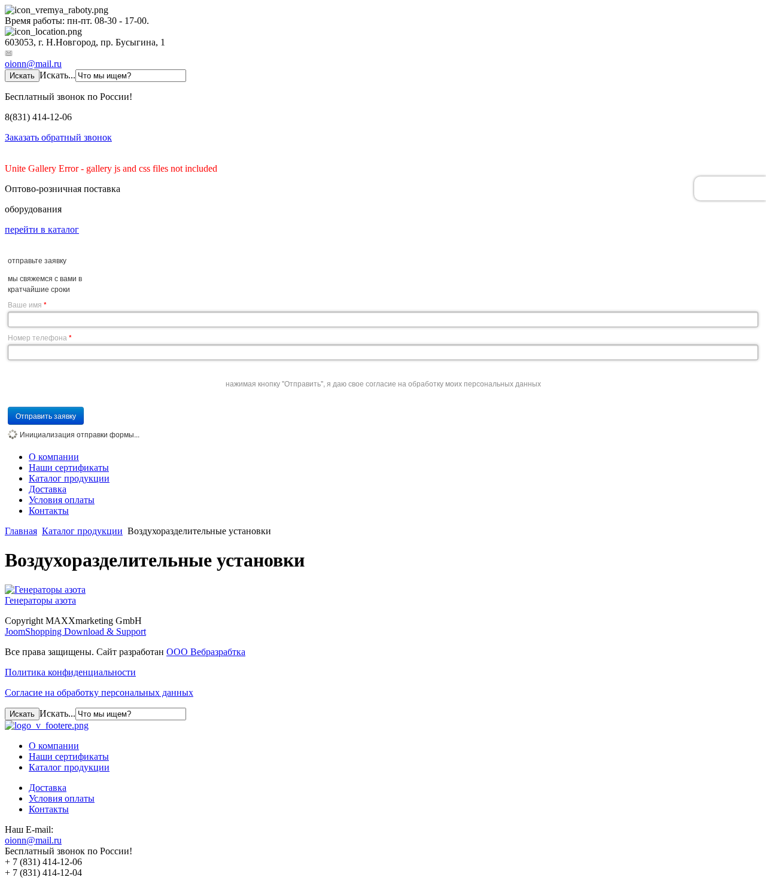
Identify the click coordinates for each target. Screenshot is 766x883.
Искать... (57, 75)
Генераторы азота (40, 600)
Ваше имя (27, 304)
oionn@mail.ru (33, 64)
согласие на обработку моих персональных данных (453, 383)
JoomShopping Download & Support (75, 631)
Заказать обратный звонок (58, 137)
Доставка (47, 489)
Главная (21, 531)
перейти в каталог (42, 229)
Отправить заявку (46, 415)
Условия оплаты (62, 500)
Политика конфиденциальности (70, 672)
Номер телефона (40, 337)
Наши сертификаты (69, 467)
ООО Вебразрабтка (205, 652)
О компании (54, 457)
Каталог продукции (69, 478)
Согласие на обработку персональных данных (99, 692)
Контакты (49, 511)
